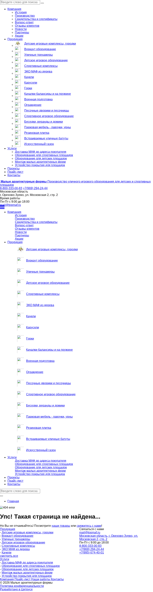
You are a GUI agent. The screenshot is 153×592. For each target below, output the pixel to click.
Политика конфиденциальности (22, 586)
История (21, 12)
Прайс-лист (15, 171)
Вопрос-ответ (24, 22)
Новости (21, 29)
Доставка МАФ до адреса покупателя (40, 151)
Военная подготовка (38, 99)
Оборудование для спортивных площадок (44, 155)
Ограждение (32, 105)
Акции (19, 35)
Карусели (30, 82)
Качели (29, 77)
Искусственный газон (39, 144)
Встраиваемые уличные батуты (46, 138)
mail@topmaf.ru (10, 205)
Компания (14, 9)
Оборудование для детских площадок (41, 158)
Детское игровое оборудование (46, 60)
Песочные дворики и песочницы (46, 110)
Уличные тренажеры (38, 54)
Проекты (13, 168)
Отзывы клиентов (27, 25)
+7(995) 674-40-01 (91, 552)
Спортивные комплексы (41, 65)
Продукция (15, 39)
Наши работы (41, 579)
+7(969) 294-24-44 (35, 188)
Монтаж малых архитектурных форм (40, 161)
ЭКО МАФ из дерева (38, 71)
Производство (25, 15)
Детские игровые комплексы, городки (50, 43)
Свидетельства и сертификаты (36, 19)
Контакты (13, 175)
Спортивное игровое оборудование (49, 116)
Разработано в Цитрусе (16, 589)
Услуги (12, 148)
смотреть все (9, 555)
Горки (28, 88)
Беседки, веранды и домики (43, 121)
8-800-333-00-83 (11, 188)
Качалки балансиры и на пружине (47, 93)
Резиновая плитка (36, 132)
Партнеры (22, 32)
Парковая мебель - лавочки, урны (47, 127)
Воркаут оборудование (40, 49)
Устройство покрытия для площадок (40, 165)
